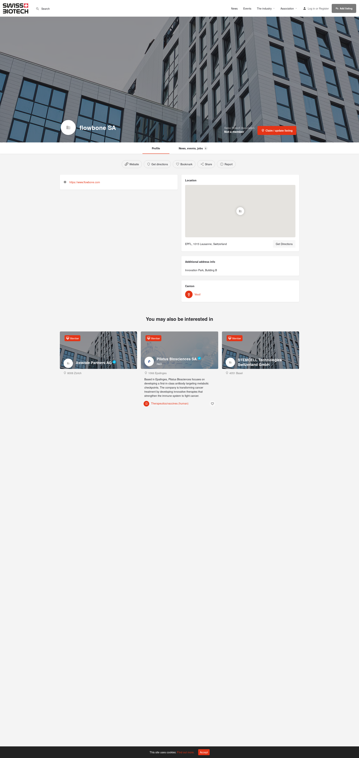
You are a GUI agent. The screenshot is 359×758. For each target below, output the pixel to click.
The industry (264, 8)
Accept (204, 752)
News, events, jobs (192, 148)
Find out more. (185, 752)
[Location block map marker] (240, 211)
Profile (156, 148)
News (234, 8)
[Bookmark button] (212, 404)
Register (324, 8)
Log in (311, 8)
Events (247, 8)
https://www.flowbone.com (84, 182)
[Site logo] (16, 8)
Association (287, 8)
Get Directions (284, 244)
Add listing (346, 8)
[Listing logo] (68, 127)
